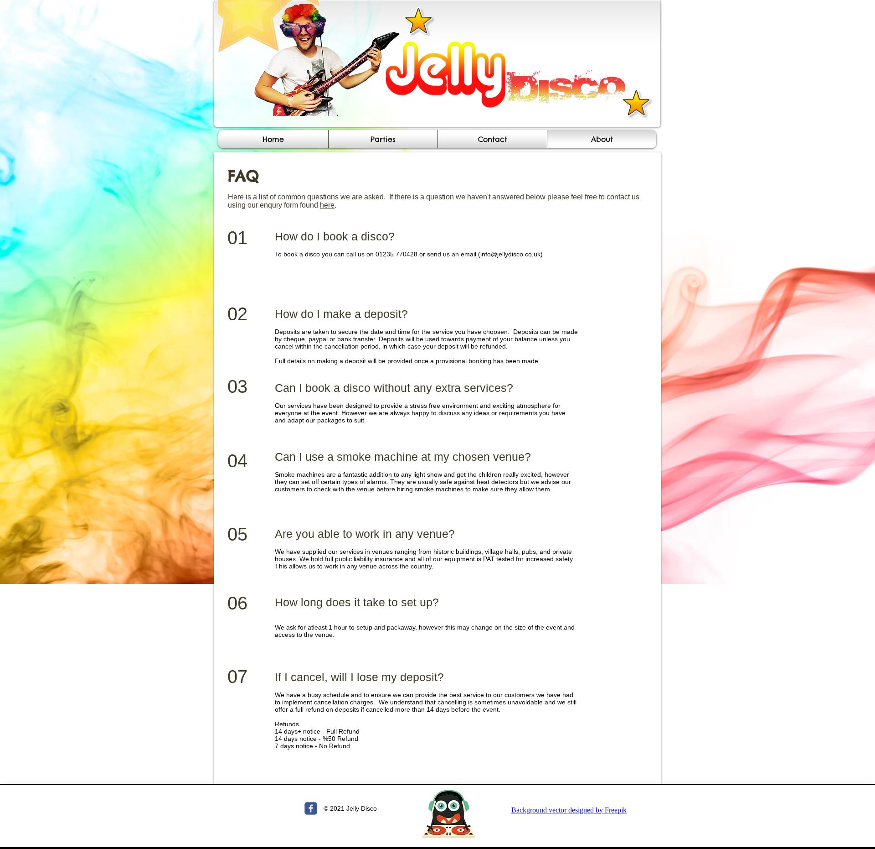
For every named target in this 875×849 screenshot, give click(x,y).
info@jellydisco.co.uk (510, 254)
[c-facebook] (310, 808)
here (327, 205)
